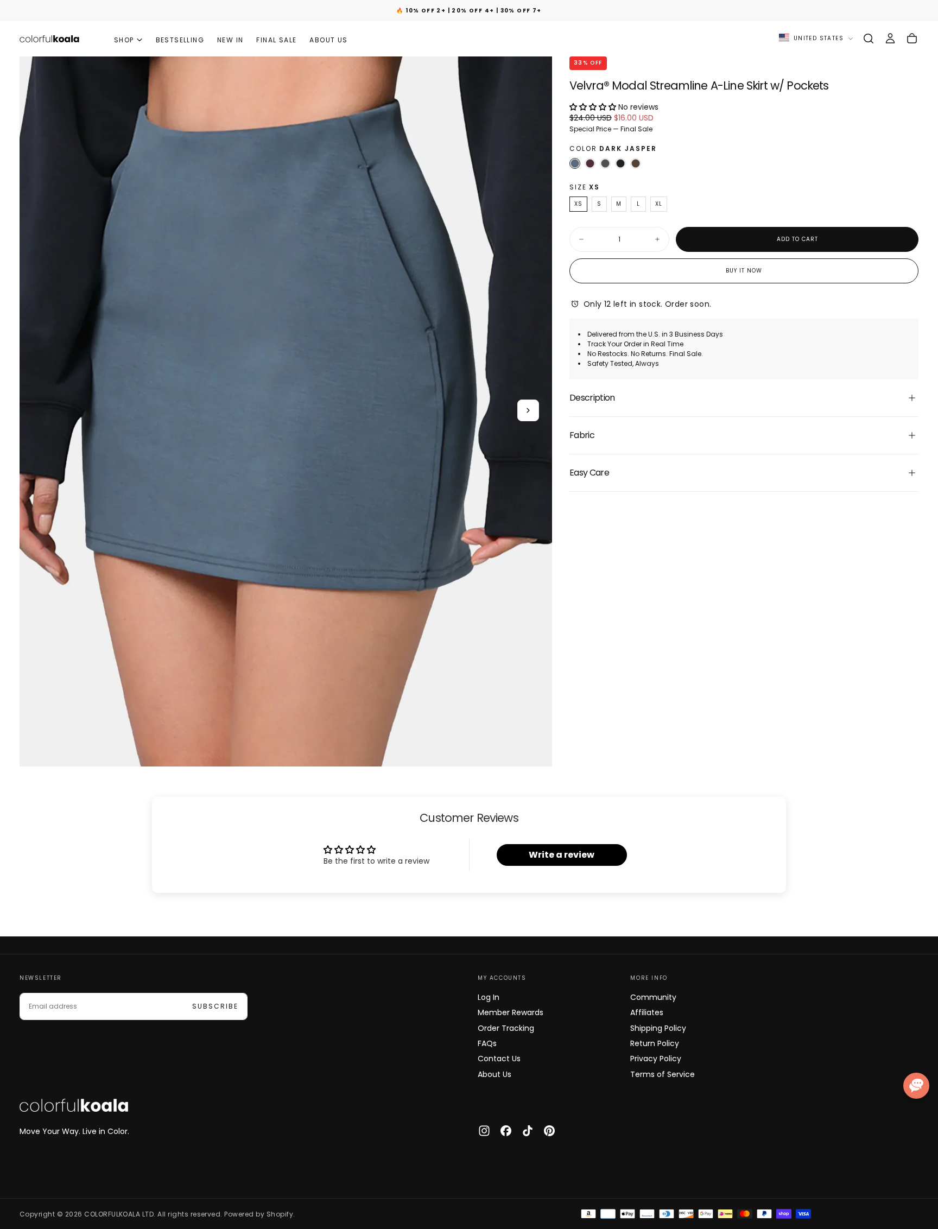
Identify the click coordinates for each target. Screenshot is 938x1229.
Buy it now (744, 271)
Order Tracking (506, 1028)
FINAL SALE (276, 40)
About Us (494, 1074)
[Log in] (890, 38)
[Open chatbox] (916, 1086)
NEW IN (230, 40)
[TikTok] (527, 1130)
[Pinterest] (549, 1130)
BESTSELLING (180, 40)
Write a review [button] (561, 854)
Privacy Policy (655, 1058)
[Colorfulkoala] (74, 1105)
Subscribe (215, 1006)
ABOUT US (328, 40)
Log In (488, 997)
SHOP (124, 40)
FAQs (487, 1043)
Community (653, 997)
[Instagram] (484, 1130)
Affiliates (646, 1012)
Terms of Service (662, 1074)
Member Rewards (510, 1012)
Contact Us (499, 1058)
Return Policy (654, 1043)
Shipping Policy (658, 1028)
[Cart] (911, 38)
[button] (868, 38)
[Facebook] (505, 1130)
